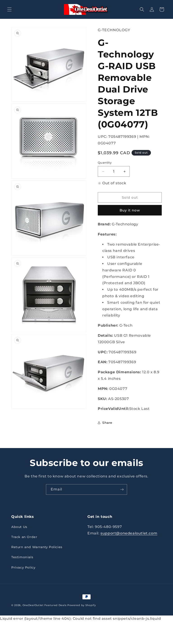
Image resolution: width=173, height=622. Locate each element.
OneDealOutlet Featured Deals (45, 605)
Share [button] (107, 423)
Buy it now (130, 210)
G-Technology (114, 30)
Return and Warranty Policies (36, 547)
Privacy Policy (23, 567)
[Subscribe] (122, 489)
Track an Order (24, 537)
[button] (9, 9)
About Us (19, 527)
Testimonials (22, 557)
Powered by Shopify (81, 605)
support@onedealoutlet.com (128, 533)
